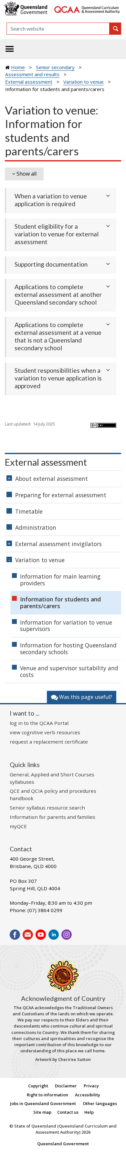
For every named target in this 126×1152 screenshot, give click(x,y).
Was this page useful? (85, 696)
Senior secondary (55, 67)
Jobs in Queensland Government (43, 1103)
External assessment (28, 81)
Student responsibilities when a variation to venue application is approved (58, 378)
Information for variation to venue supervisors (66, 625)
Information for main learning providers (60, 579)
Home (18, 67)
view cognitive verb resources (45, 732)
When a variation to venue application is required (51, 199)
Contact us (68, 1112)
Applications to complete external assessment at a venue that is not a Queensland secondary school (58, 336)
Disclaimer (66, 1086)
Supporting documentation (51, 264)
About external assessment (51, 478)
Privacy (91, 1086)
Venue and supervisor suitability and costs (69, 671)
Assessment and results (32, 74)
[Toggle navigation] (9, 49)
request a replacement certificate (49, 741)
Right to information (47, 1095)
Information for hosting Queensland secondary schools (68, 648)
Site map (42, 1112)
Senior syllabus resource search (47, 807)
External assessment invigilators (58, 544)
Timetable (29, 511)
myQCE (18, 826)
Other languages (100, 1103)
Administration (35, 527)
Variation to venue (83, 81)
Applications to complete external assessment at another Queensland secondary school (58, 294)
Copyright (38, 1086)
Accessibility (87, 1095)
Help (89, 1112)
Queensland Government (63, 1144)
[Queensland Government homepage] (26, 9)
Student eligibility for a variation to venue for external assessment (57, 234)
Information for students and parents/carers (60, 602)
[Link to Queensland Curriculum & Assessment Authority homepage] (86, 9)
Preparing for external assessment (60, 495)
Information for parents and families (52, 817)
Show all (26, 173)
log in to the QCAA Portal (39, 723)
